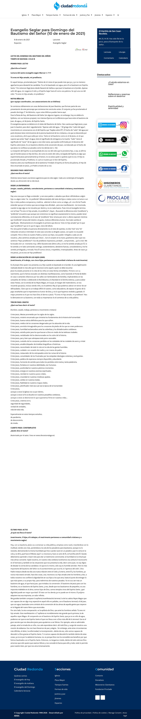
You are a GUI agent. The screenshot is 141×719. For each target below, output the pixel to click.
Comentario (109, 58)
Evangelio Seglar (60, 43)
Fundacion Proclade (103, 689)
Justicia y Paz (85, 15)
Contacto (99, 675)
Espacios (109, 15)
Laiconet (56, 39)
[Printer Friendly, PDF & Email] (81, 49)
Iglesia (24, 15)
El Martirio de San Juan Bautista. (110, 32)
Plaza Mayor (36, 15)
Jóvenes (98, 15)
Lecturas (107, 52)
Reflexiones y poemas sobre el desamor (119, 95)
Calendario (123, 58)
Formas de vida (69, 15)
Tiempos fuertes (52, 15)
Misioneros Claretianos (104, 685)
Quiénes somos (20, 676)
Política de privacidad (83, 713)
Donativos (99, 680)
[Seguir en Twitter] (103, 697)
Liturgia (122, 52)
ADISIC (16, 715)
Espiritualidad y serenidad (116, 107)
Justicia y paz (60, 694)
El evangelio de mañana (24, 683)
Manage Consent (115, 713)
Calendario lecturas (22, 691)
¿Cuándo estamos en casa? (118, 83)
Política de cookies (100, 713)
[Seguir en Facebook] (97, 697)
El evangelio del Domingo (24, 687)
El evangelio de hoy (22, 679)
